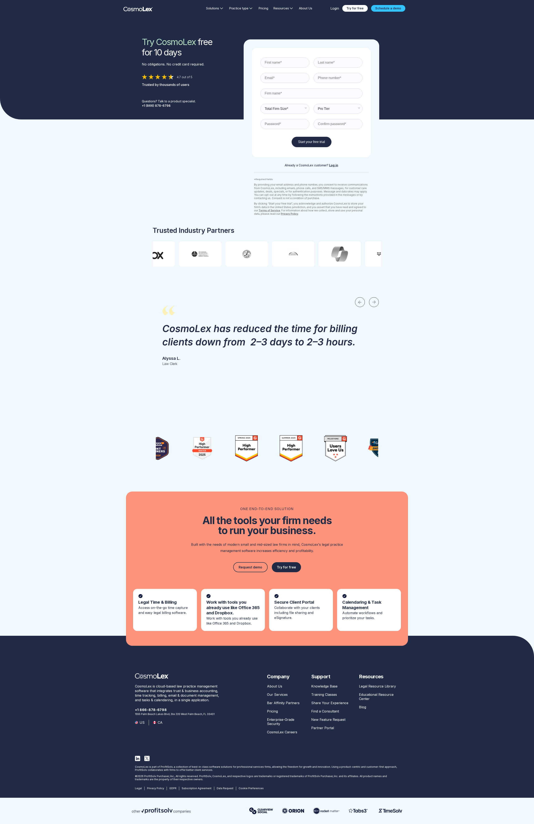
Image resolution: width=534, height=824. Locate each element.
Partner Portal (322, 728)
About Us (305, 8)
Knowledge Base (324, 686)
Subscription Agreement (197, 788)
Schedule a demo (388, 8)
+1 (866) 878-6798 (156, 105)
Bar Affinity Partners (283, 703)
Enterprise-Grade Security (280, 721)
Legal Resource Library (377, 686)
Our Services (277, 694)
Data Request (225, 788)
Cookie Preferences (251, 788)
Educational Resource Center (376, 696)
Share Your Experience (329, 703)
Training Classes (324, 694)
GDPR (172, 788)
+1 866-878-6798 (151, 710)
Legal (138, 788)
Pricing (263, 8)
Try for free (355, 8)
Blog (362, 707)
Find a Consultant (325, 711)
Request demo (250, 567)
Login (334, 8)
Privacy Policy (155, 788)
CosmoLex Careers (282, 732)
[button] (360, 302)
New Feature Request (328, 719)
